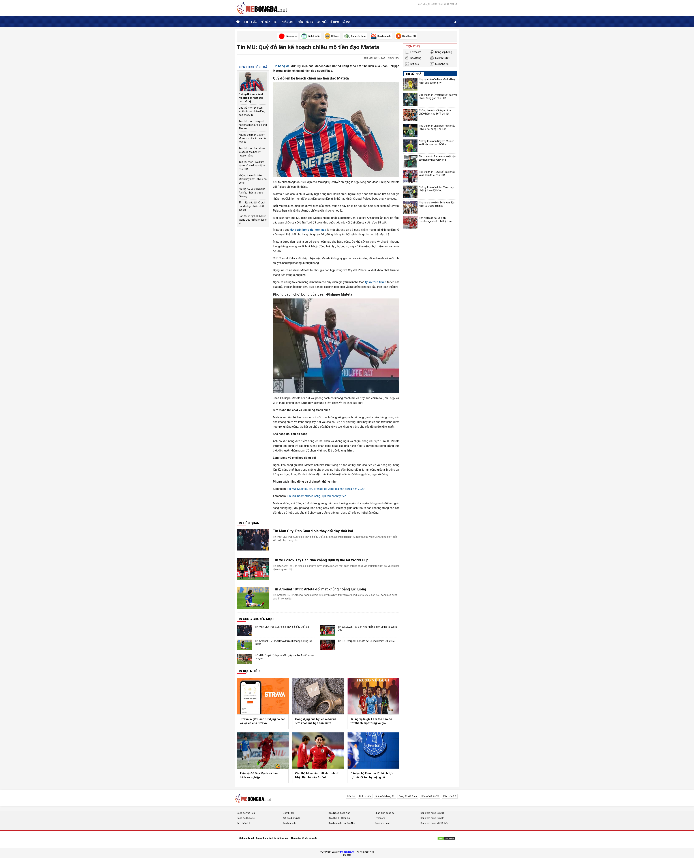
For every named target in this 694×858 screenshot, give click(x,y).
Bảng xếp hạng (443, 52)
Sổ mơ (346, 21)
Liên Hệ (351, 796)
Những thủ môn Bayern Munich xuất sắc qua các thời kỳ (253, 138)
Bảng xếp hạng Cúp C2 (432, 818)
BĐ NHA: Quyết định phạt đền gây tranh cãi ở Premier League (284, 657)
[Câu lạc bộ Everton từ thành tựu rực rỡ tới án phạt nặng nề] (373, 750)
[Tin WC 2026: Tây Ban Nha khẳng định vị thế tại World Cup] (253, 569)
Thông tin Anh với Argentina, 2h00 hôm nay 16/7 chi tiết (435, 112)
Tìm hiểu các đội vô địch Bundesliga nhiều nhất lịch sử (252, 206)
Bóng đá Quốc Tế (430, 796)
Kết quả (414, 64)
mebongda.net (347, 852)
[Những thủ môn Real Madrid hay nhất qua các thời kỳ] (253, 81)
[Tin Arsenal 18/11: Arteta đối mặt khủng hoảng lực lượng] (253, 598)
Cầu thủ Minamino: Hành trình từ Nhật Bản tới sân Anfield (316, 775)
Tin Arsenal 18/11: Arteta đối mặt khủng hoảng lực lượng (319, 589)
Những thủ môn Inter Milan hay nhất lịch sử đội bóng (253, 179)
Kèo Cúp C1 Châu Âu (339, 818)
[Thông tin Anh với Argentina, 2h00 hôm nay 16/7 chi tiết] (410, 115)
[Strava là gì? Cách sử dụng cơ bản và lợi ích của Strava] (263, 696)
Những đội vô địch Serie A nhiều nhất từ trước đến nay (252, 193)
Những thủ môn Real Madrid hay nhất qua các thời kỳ (251, 98)
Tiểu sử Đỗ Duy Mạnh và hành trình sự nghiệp (259, 775)
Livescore (415, 52)
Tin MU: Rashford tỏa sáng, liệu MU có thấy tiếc (316, 496)
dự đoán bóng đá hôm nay (308, 229)
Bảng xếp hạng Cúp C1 (432, 813)
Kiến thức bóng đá (253, 67)
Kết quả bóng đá (291, 818)
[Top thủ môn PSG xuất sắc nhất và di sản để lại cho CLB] (410, 176)
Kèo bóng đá (289, 823)
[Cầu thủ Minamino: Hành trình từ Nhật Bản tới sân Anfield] (318, 750)
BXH (276, 21)
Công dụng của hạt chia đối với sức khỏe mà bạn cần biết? (315, 721)
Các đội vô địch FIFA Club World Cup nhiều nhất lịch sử (253, 220)
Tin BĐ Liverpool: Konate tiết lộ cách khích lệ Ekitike (366, 641)
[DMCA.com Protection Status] (446, 838)
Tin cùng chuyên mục (255, 619)
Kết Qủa (265, 21)
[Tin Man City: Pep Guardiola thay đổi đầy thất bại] (253, 540)
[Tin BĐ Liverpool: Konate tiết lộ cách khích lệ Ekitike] (327, 645)
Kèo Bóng (415, 58)
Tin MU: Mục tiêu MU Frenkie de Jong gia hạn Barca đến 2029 (326, 489)
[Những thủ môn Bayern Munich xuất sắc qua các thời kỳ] (410, 145)
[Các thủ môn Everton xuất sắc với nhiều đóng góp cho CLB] (410, 99)
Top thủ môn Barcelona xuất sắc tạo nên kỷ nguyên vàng (252, 152)
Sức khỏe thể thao (328, 21)
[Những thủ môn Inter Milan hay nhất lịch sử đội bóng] (410, 192)
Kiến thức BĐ (305, 21)
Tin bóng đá (281, 66)
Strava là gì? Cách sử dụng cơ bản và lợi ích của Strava (262, 721)
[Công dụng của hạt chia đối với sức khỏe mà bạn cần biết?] (318, 696)
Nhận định (288, 21)
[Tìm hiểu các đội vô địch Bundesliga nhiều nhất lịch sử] (410, 222)
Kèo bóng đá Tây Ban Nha (342, 823)
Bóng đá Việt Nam (408, 796)
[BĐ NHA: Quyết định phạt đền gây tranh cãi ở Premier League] (244, 659)
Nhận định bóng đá (385, 796)
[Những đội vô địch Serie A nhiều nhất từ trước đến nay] (410, 207)
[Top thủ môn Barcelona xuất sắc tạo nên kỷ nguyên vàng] (410, 161)
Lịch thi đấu (250, 21)
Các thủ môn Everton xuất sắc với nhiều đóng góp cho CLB (252, 111)
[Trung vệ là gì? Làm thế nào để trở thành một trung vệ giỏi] (373, 696)
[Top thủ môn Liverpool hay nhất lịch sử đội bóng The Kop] (410, 130)
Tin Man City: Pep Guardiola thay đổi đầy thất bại (313, 531)
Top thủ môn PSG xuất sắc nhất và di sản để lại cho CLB (252, 165)
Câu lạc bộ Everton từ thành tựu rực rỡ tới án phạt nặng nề (371, 775)
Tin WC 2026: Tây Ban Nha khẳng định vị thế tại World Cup (320, 560)
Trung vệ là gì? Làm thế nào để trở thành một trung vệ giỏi (371, 721)
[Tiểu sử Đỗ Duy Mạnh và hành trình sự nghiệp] (263, 750)
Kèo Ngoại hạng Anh (339, 813)
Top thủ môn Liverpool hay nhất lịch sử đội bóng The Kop (253, 125)
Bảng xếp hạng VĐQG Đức (434, 823)
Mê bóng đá (442, 64)
